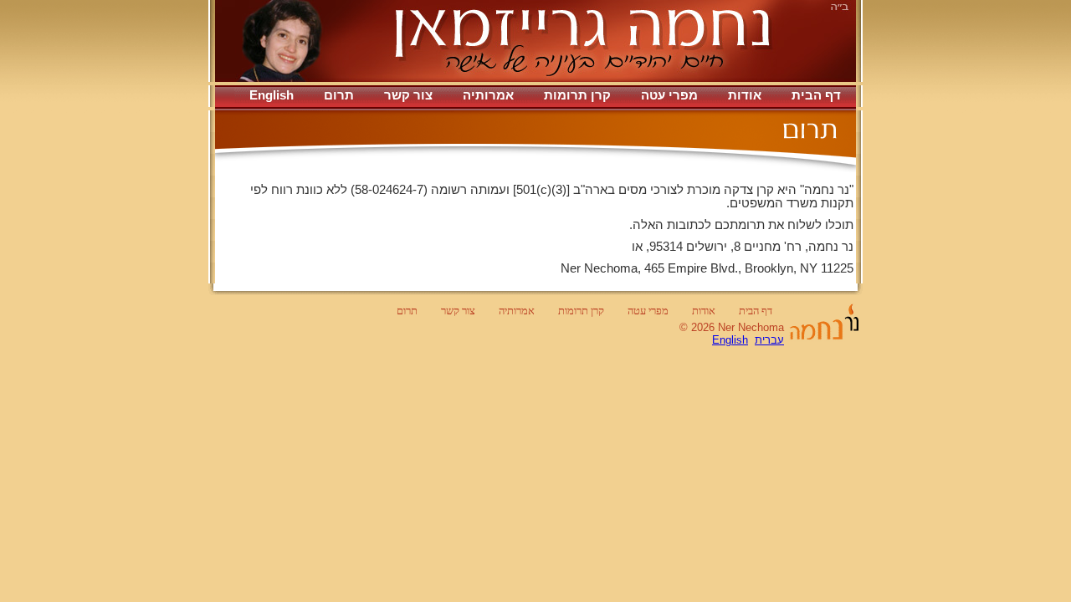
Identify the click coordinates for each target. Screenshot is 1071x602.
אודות (744, 95)
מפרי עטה (669, 95)
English (271, 95)
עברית (769, 340)
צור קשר (408, 95)
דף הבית (816, 95)
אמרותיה (488, 95)
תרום (339, 95)
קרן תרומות (577, 95)
